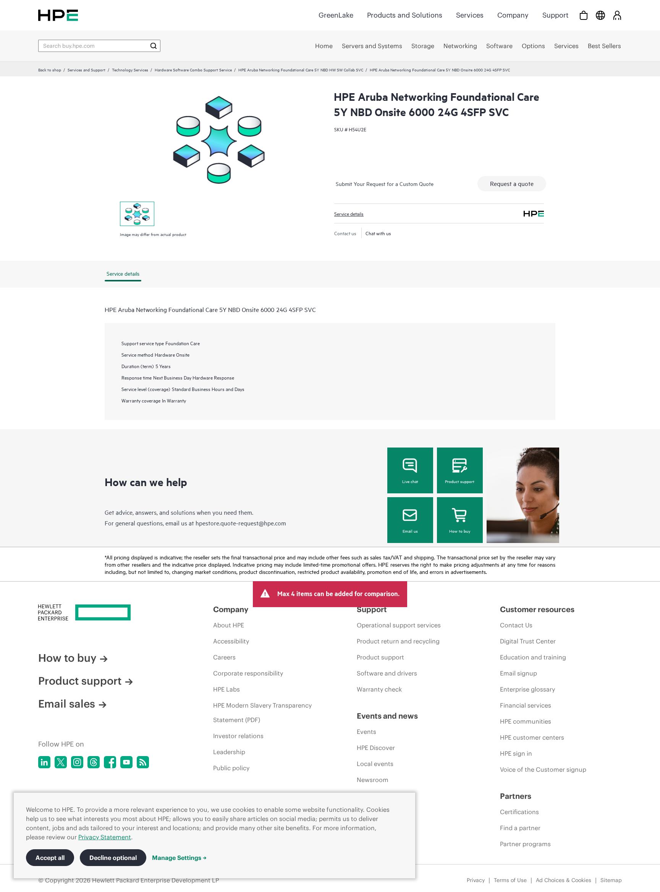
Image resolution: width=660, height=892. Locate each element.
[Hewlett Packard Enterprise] (58, 15)
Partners (515, 796)
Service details (349, 213)
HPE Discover (376, 747)
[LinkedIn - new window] (44, 762)
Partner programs (525, 844)
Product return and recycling (398, 641)
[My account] (617, 15)
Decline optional (113, 857)
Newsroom (372, 780)
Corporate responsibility (248, 673)
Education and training (533, 657)
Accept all (50, 857)
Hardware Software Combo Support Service (193, 69)
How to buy (459, 531)
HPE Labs (226, 689)
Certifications (519, 812)
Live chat (410, 481)
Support (555, 15)
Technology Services (130, 69)
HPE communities (525, 721)
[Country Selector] (600, 15)
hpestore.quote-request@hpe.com (241, 523)
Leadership (229, 752)
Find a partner (520, 828)
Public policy (231, 768)
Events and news (387, 716)
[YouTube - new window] (126, 762)
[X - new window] (61, 762)
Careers (224, 657)
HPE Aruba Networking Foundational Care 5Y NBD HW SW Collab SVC (300, 69)
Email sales (66, 704)
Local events (375, 764)
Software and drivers (387, 673)
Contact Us (516, 625)
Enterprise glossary (527, 689)
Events (366, 731)
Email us (410, 531)
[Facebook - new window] (110, 762)
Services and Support (86, 69)
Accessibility (231, 641)
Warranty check (379, 689)
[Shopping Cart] (583, 15)
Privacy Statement (104, 837)
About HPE (228, 625)
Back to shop (49, 69)
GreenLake (336, 15)
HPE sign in (516, 753)
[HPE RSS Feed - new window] (143, 762)
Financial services (525, 705)
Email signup (518, 673)
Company (513, 15)
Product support (459, 481)
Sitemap (611, 880)
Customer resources (537, 609)
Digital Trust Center (528, 641)
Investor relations (238, 736)
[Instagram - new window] (77, 762)
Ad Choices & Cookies (563, 880)
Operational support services (399, 625)
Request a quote (512, 183)
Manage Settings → (179, 857)
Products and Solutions (404, 15)
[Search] (153, 46)
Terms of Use (510, 880)
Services (470, 15)
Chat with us (378, 232)
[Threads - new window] (93, 762)
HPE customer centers (532, 737)
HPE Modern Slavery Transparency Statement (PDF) (262, 712)
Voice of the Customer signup (543, 769)
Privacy (476, 880)
